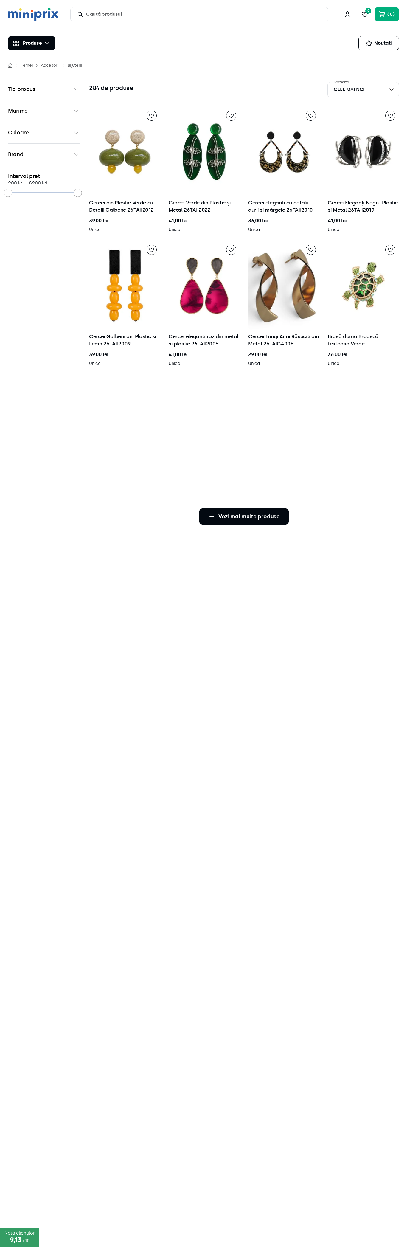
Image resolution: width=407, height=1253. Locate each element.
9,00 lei (15, 183)
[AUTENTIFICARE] (347, 14)
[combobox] (199, 14)
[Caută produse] (80, 14)
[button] (44, 89)
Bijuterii (75, 65)
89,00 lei (35, 183)
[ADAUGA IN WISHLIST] (152, 116)
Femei (26, 65)
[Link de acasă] (10, 65)
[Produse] (31, 43)
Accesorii (50, 65)
